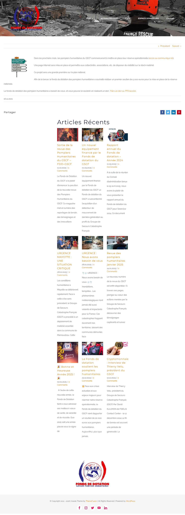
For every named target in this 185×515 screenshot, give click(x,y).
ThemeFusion (91, 501)
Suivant (175, 46)
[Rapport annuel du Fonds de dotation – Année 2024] (117, 134)
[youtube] (99, 507)
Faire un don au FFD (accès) (123, 91)
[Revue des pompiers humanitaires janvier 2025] (117, 242)
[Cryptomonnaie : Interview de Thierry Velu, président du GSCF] (117, 348)
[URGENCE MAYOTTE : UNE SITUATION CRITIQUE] (67, 242)
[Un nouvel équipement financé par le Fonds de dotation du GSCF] (92, 134)
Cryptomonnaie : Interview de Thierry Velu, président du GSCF (117, 366)
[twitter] (92, 507)
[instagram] (86, 507)
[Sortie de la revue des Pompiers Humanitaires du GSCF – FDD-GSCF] (67, 134)
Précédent (165, 46)
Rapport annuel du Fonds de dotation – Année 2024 (115, 153)
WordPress (130, 501)
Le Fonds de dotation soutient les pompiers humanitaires (91, 366)
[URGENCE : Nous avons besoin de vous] (92, 242)
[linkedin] (105, 507)
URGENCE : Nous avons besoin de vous (92, 257)
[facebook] (79, 507)
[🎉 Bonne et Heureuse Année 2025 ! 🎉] (67, 352)
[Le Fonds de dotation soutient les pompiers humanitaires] (92, 348)
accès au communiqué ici (161, 58)
